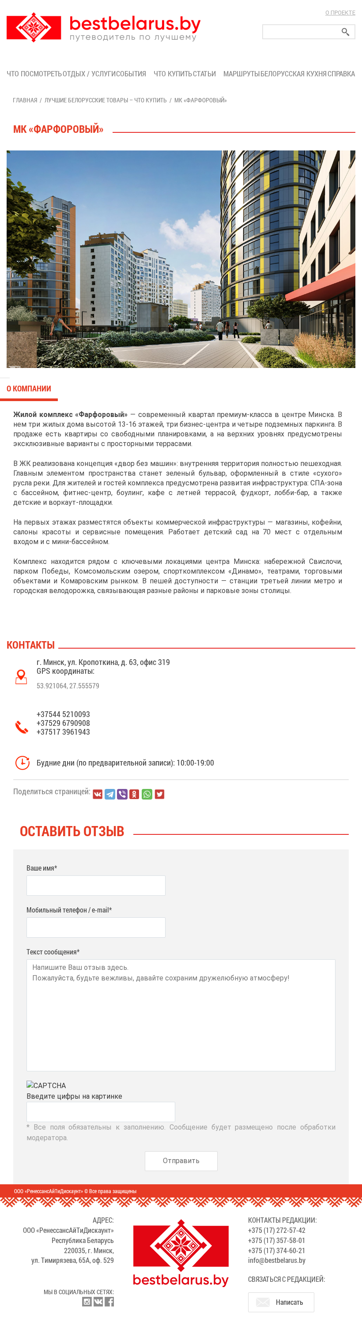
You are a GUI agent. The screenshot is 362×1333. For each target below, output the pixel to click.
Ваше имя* (41, 867)
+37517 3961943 (63, 731)
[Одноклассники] (134, 794)
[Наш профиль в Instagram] (87, 1302)
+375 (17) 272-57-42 (276, 1230)
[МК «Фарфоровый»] (181, 259)
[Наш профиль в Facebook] (109, 1302)
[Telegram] (110, 794)
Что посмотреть (34, 73)
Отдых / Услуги (89, 73)
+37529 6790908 (63, 722)
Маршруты (241, 73)
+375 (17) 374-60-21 (276, 1250)
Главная (25, 100)
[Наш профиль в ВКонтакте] (98, 1302)
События (133, 73)
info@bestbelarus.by (276, 1260)
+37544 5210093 (63, 714)
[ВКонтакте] (97, 794)
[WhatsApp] (147, 794)
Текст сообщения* (52, 951)
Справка (341, 73)
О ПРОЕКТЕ (340, 12)
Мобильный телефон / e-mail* (69, 909)
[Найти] (346, 32)
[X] (159, 794)
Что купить (173, 73)
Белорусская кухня (293, 73)
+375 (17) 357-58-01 (276, 1240)
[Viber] (122, 794)
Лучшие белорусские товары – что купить (106, 100)
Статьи (206, 73)
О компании (29, 388)
